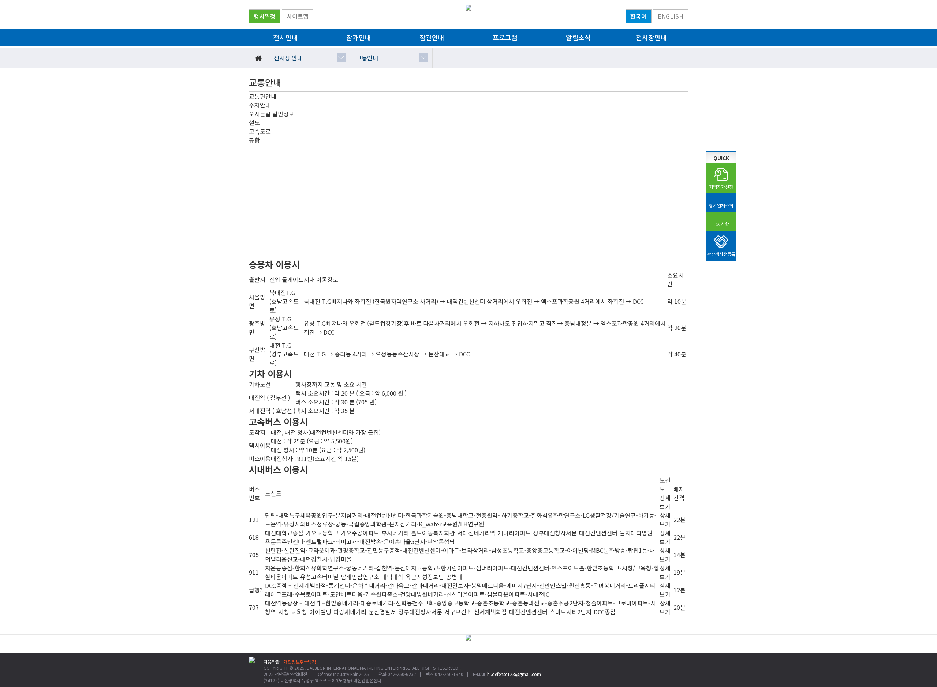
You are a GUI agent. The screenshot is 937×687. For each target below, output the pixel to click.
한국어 (638, 16)
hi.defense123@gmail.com (514, 674)
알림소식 (578, 37)
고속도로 (260, 131)
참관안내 (431, 37)
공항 (254, 140)
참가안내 (358, 37)
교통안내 (367, 57)
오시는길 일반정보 (271, 113)
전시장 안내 (288, 57)
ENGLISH (670, 16)
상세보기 (665, 519)
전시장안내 (651, 37)
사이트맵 (298, 16)
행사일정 (265, 16)
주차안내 (260, 105)
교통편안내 (262, 96)
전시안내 (285, 37)
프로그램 (505, 37)
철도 (254, 122)
